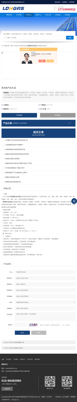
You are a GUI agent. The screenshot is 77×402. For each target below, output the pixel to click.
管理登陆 (72, 397)
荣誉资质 (37, 359)
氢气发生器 (23, 45)
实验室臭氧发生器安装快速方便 (15, 149)
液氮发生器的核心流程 (12, 177)
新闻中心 (38, 15)
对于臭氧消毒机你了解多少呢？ (15, 168)
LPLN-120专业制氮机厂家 (16, 342)
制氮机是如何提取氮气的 (13, 182)
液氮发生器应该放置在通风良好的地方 (17, 154)
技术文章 (48, 15)
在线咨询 (7, 389)
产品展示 (15, 359)
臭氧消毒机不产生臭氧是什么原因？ (16, 172)
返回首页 (57, 2)
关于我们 (19, 15)
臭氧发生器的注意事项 (12, 158)
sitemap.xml (15, 399)
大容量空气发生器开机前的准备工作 (16, 140)
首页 (11, 45)
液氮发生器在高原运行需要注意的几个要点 (18, 163)
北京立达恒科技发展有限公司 (15, 2)
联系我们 (72, 2)
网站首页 (9, 15)
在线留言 (64, 2)
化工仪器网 (65, 397)
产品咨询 (19, 115)
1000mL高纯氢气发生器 (16, 348)
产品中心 (29, 15)
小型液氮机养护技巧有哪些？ (14, 145)
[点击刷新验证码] (33, 324)
